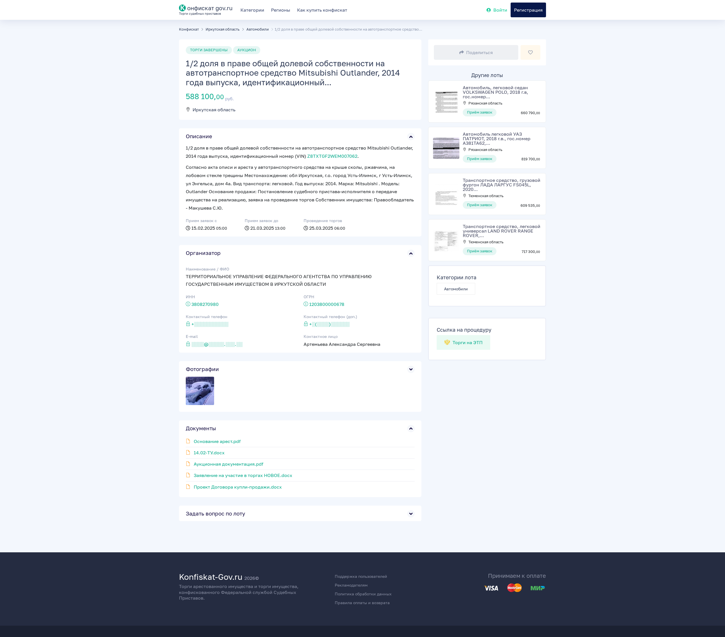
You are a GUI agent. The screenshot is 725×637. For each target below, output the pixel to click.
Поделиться (479, 52)
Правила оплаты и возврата (362, 602)
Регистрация (528, 10)
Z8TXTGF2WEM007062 (332, 156)
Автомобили (456, 288)
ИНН (190, 296)
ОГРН (309, 296)
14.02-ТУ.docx (209, 452)
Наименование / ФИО (207, 269)
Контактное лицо (321, 336)
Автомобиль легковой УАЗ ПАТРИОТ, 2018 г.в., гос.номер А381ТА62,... (496, 138)
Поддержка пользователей (361, 576)
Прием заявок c (201, 220)
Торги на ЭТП (467, 342)
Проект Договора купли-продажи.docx (238, 487)
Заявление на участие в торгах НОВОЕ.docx (243, 475)
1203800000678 (326, 304)
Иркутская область (214, 109)
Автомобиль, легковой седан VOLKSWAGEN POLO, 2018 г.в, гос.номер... (495, 92)
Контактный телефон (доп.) (330, 316)
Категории (252, 10)
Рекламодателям (351, 585)
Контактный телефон (206, 316)
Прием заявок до (261, 220)
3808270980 (205, 304)
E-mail (192, 336)
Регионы (280, 10)
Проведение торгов (323, 220)
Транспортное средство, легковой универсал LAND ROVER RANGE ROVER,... (501, 230)
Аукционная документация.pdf (228, 464)
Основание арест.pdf (217, 441)
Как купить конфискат (322, 10)
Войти (500, 10)
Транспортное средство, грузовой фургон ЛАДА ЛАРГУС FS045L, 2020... (501, 184)
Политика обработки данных (363, 593)
